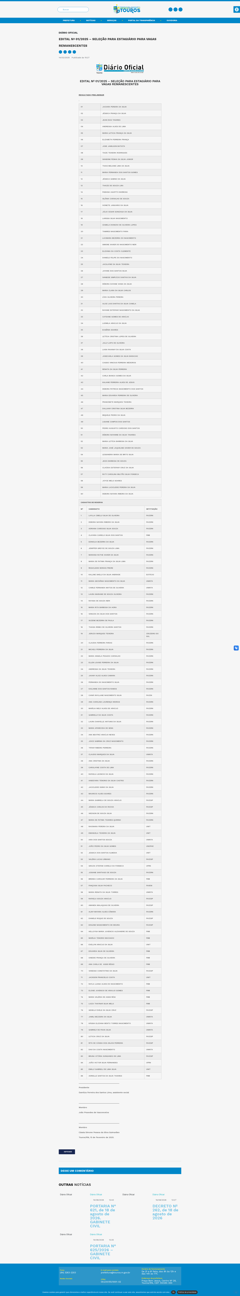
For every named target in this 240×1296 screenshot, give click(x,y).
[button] (60, 52)
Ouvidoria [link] (172, 20)
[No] (236, 1292)
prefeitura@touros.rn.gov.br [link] (115, 1272)
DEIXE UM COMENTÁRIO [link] (77, 1170)
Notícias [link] (90, 20)
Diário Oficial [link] (96, 1194)
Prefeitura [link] (69, 20)
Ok (173, 1292)
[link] (237, 9)
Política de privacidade (187, 1292)
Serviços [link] (111, 20)
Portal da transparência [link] (141, 20)
